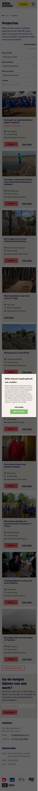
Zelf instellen (19, 407)
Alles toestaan (19, 412)
